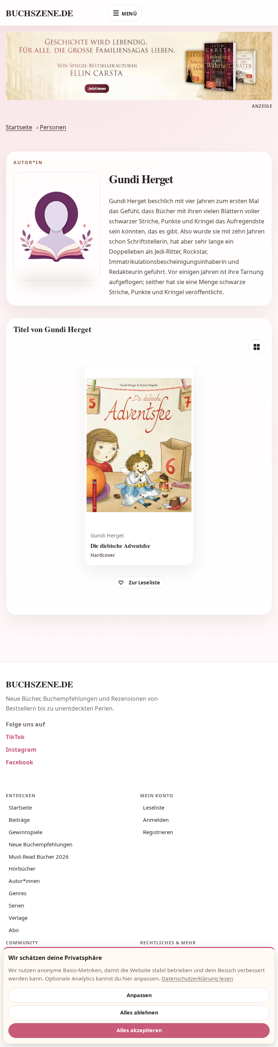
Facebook (19, 762)
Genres (17, 893)
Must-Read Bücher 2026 (39, 856)
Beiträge (19, 819)
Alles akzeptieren (139, 1030)
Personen (53, 127)
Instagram (21, 750)
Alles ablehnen (139, 1012)
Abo (14, 930)
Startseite (19, 127)
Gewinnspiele (25, 832)
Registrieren (158, 832)
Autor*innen (24, 880)
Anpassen (139, 995)
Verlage (18, 917)
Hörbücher (22, 868)
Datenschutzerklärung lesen (197, 978)
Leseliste (153, 807)
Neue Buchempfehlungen (40, 844)
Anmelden (156, 819)
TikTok (15, 737)
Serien (16, 905)
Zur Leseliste (144, 582)
